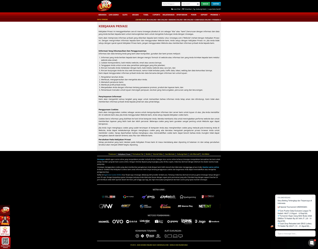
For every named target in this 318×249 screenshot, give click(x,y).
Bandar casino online (211, 167)
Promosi (214, 15)
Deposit (204, 15)
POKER (193, 15)
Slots (124, 15)
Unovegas (101, 159)
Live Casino (114, 15)
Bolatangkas (168, 15)
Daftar (216, 4)
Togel (145, 15)
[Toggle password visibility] (198, 3)
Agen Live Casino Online (112, 175)
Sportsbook (182, 15)
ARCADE (135, 15)
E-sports (156, 15)
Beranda (102, 15)
